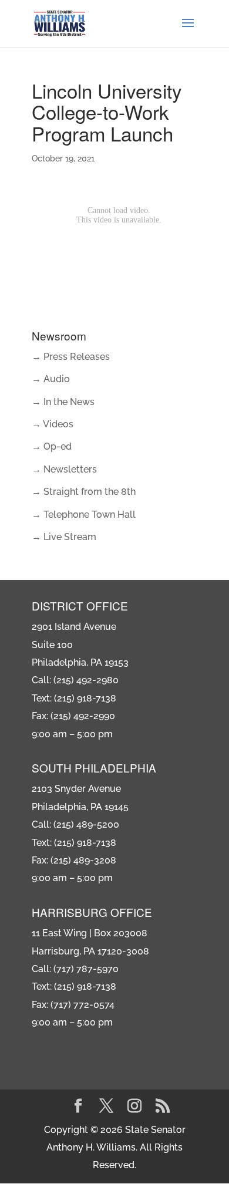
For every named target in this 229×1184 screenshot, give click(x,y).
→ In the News (63, 401)
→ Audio (51, 378)
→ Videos (52, 424)
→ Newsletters (64, 469)
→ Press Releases (71, 356)
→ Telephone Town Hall (84, 514)
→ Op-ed (52, 446)
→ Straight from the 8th (84, 491)
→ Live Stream (64, 536)
